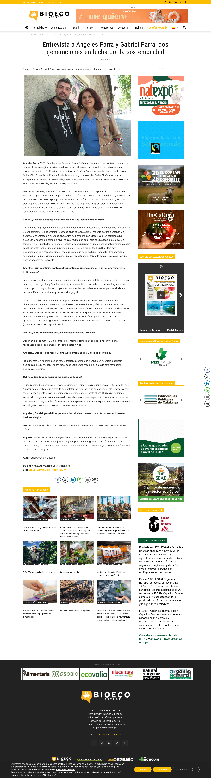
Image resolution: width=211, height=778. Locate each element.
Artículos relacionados (36, 489)
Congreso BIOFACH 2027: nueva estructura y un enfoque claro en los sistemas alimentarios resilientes (113, 530)
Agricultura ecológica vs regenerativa (76, 611)
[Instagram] (170, 2)
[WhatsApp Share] (80, 480)
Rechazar (162, 769)
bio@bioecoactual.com (110, 734)
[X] (185, 2)
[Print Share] (95, 480)
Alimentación (58, 27)
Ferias (89, 27)
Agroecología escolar (69, 572)
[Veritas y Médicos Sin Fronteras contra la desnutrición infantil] (114, 552)
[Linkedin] (175, 2)
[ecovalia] (78, 674)
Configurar (182, 769)
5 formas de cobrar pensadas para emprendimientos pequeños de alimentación (38, 614)
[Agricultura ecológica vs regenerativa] (77, 591)
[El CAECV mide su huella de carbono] (40, 552)
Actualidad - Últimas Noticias (35, 519)
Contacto (123, 27)
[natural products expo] (136, 674)
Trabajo (139, 27)
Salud (76, 27)
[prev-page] (25, 626)
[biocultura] (107, 674)
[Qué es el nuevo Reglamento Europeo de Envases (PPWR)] (40, 507)
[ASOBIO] (50, 674)
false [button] (24, 672)
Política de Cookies (65, 769)
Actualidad (38, 27)
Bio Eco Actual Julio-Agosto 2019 (47, 469)
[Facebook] (165, 2)
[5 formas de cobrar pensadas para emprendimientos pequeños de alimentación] (40, 591)
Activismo (35, 34)
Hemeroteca (106, 27)
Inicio (25, 34)
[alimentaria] (21, 674)
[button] (184, 27)
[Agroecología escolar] (77, 552)
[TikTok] (180, 2)
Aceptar (143, 769)
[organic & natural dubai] (165, 674)
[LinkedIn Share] (73, 480)
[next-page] (30, 626)
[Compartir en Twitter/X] (65, 480)
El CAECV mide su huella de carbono (39, 572)
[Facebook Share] (58, 480)
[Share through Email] (88, 480)
